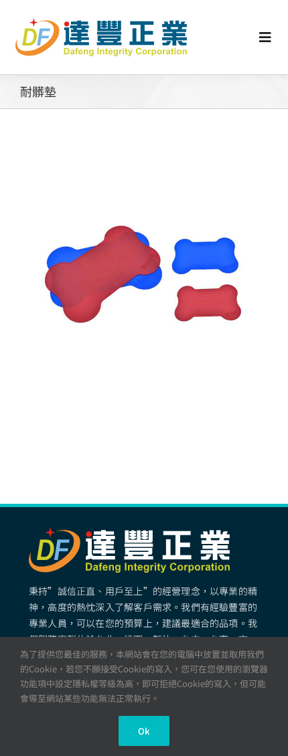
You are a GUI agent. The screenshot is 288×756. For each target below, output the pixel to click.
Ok (143, 731)
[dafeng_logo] (101, 23)
